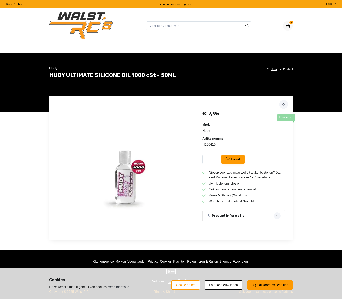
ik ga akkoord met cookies (270, 285)
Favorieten (240, 261)
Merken (120, 261)
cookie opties (185, 285)
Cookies (166, 261)
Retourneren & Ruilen (202, 261)
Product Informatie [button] (228, 216)
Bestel (235, 159)
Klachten (179, 261)
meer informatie (118, 287)
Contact (202, 47)
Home (138, 47)
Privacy (153, 261)
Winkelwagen (180, 47)
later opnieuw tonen (223, 285)
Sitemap (225, 261)
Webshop (156, 47)
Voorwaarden (136, 261)
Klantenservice (103, 261)
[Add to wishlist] (283, 104)
